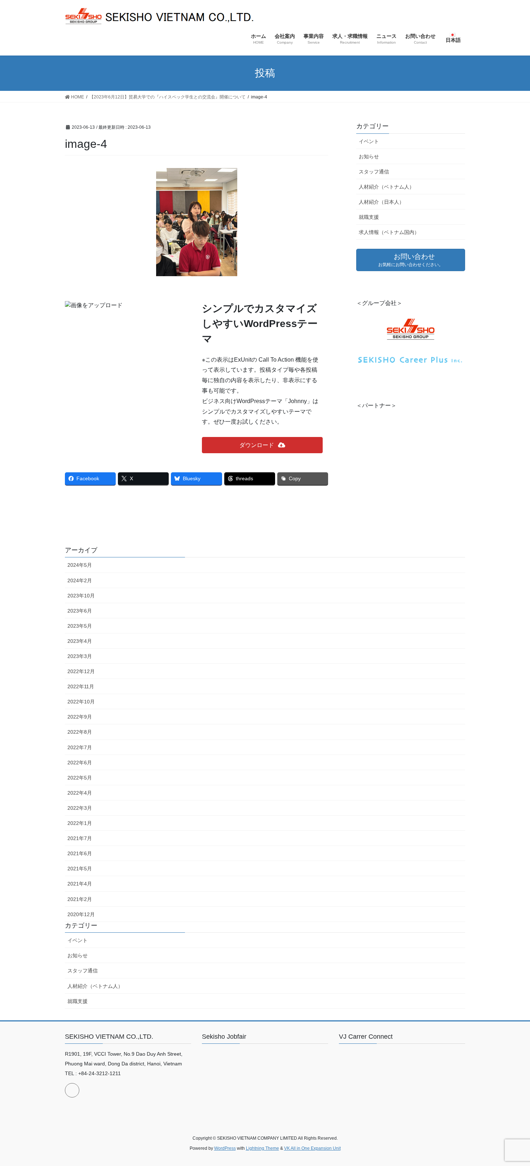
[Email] (72, 1090)
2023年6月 (79, 611)
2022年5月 (79, 778)
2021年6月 (79, 853)
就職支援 (369, 217)
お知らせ (369, 156)
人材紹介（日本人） (381, 202)
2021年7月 (79, 838)
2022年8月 (79, 732)
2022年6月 (79, 762)
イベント (369, 141)
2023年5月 (79, 626)
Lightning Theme (262, 1148)
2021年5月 (79, 868)
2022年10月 (81, 702)
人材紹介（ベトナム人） (386, 187)
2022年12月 (81, 671)
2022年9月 (79, 717)
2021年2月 (79, 899)
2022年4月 (79, 793)
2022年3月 (79, 808)
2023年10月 (81, 596)
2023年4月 (79, 641)
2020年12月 (81, 914)
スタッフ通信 (374, 172)
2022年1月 (79, 823)
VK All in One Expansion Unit (312, 1148)
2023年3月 (79, 656)
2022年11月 (80, 686)
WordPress (225, 1148)
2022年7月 (79, 747)
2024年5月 (79, 565)
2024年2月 (79, 580)
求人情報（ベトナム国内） (389, 232)
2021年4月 (79, 884)
